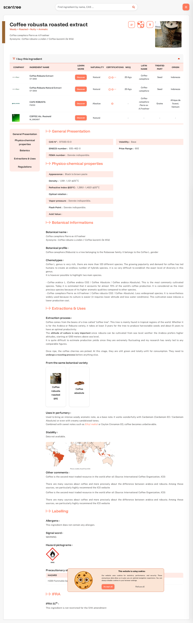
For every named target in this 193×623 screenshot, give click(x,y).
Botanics (25, 150)
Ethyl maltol (91, 424)
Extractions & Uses (25, 158)
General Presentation (25, 134)
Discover (81, 77)
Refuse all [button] (140, 587)
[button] (108, 586)
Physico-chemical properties (25, 142)
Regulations (25, 166)
